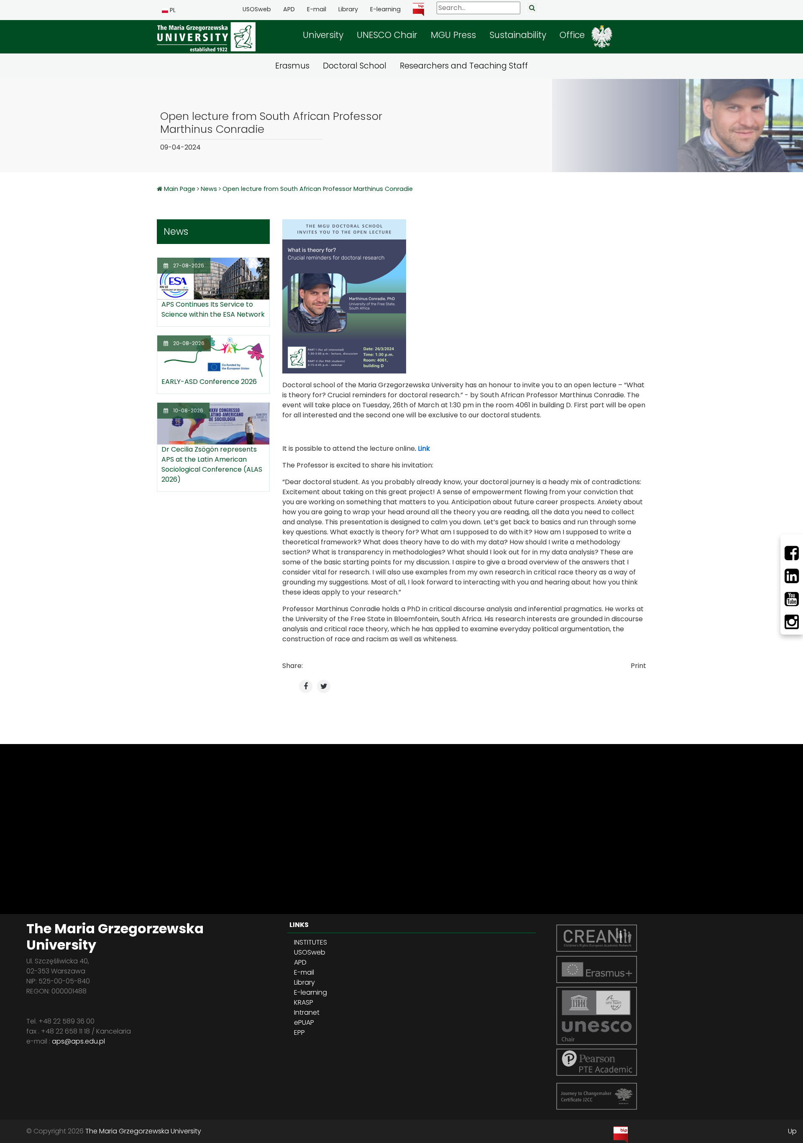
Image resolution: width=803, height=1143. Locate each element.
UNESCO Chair (387, 35)
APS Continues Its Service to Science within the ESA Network (213, 309)
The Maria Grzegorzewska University (143, 1131)
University (323, 35)
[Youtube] (792, 599)
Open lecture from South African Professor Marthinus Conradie (317, 189)
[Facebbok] (792, 553)
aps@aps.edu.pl (78, 1041)
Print (638, 666)
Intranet (307, 1012)
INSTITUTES (310, 942)
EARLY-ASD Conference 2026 (209, 381)
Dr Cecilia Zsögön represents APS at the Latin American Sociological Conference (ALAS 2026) (211, 464)
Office (572, 35)
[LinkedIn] (792, 576)
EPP (299, 1032)
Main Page (180, 189)
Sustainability (517, 35)
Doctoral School (354, 65)
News (209, 189)
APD (289, 9)
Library (348, 9)
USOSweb (257, 9)
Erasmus (292, 65)
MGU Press (453, 35)
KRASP (303, 1002)
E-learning (385, 9)
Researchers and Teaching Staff (464, 65)
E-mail (316, 9)
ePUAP (304, 1022)
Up (792, 1131)
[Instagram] (792, 622)
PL (172, 10)
